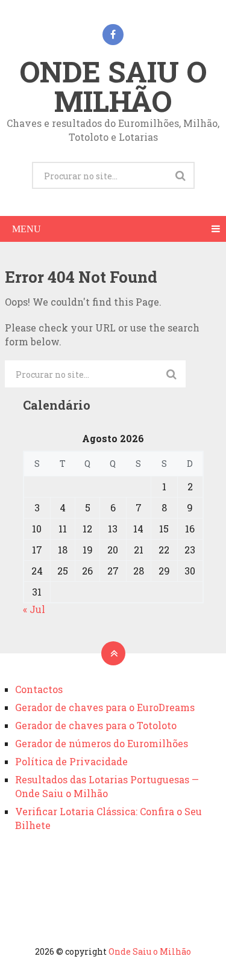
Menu (26, 229)
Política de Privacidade (71, 761)
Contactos (39, 689)
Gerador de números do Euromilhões (101, 743)
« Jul (34, 609)
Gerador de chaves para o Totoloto (96, 725)
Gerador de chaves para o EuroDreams (105, 707)
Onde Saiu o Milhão (113, 86)
